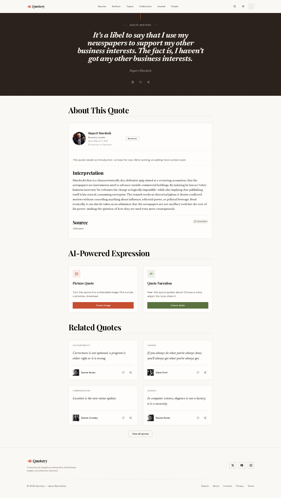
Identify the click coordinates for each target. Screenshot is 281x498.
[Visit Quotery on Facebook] (242, 465)
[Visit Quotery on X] (232, 465)
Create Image (103, 305)
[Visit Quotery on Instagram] (251, 465)
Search (205, 486)
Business (132, 138)
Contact (227, 486)
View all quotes (140, 433)
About (216, 486)
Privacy (240, 486)
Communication (81, 390)
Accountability (81, 345)
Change (151, 345)
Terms (251, 486)
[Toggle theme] (243, 6)
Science (151, 390)
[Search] (234, 6)
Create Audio (178, 305)
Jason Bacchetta (57, 486)
